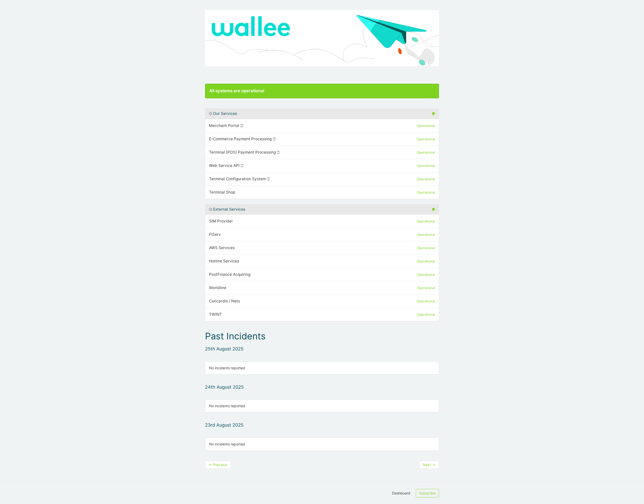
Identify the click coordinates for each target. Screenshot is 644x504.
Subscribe (427, 493)
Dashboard (401, 493)
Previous (218, 465)
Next (429, 465)
